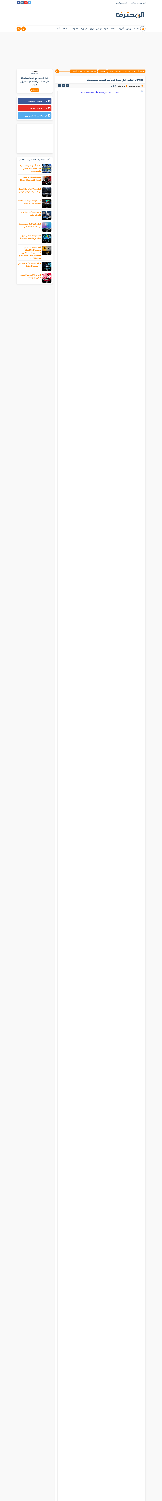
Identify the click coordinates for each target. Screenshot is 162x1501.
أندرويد (121, 28)
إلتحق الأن (34, 90)
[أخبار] (56, 2)
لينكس (98, 28)
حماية (106, 28)
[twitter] (29, 2)
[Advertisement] (81, 49)
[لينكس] (37, 2)
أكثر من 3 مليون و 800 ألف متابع (36, 108)
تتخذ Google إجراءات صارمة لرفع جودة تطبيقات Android (29, 201)
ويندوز (129, 28)
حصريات (75, 28)
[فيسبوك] (44, 2)
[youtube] (26, 2)
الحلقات (113, 28)
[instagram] (22, 2)
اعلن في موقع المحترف (138, 2)
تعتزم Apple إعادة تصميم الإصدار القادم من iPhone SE (30, 178)
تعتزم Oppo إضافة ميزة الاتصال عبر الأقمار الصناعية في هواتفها (30, 190)
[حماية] (33, 2)
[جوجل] (41, 2)
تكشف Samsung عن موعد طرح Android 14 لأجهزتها (29, 264)
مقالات (136, 28)
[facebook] (18, 2)
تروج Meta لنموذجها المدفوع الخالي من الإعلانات (30, 276)
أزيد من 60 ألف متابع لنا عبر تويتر (36, 115)
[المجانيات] (52, 2)
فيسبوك (84, 28)
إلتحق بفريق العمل (121, 2)
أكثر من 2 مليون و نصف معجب (37, 101)
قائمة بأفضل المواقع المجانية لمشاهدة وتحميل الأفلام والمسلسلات (30, 168)
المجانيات (66, 28)
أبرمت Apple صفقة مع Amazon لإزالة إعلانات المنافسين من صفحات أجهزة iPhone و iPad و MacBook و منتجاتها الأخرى (30, 252)
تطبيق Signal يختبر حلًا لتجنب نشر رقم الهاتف (30, 213)
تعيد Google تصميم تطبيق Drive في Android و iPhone (30, 236)
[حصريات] (48, 2)
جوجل (92, 28)
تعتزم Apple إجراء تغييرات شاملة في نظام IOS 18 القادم (30, 225)
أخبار (58, 28)
